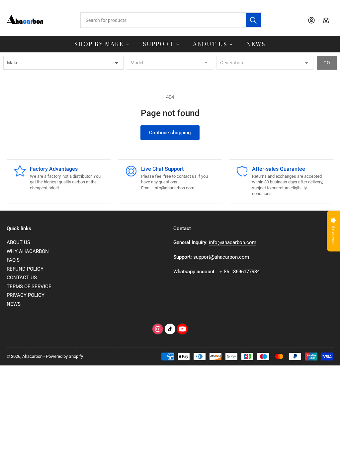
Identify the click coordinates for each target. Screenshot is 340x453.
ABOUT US (18, 242)
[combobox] (171, 20)
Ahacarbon (32, 356)
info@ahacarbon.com (232, 242)
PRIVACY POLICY (25, 295)
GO (326, 62)
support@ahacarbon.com (221, 257)
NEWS (14, 304)
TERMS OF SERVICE (29, 287)
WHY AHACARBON (28, 251)
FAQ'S (13, 260)
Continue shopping (170, 133)
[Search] (253, 20)
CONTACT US (22, 278)
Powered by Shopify (64, 356)
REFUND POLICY (25, 269)
